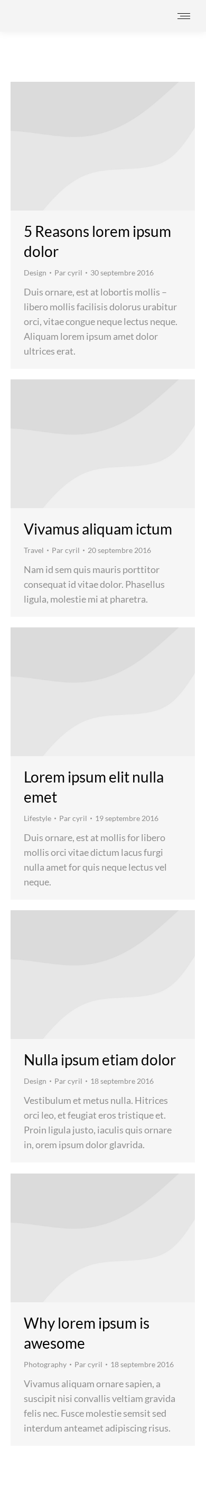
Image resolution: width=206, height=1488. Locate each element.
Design (35, 272)
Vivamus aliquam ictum (98, 529)
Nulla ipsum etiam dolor (100, 1060)
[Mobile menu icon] (183, 16)
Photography (45, 1364)
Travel (34, 550)
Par (68, 272)
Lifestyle (37, 818)
